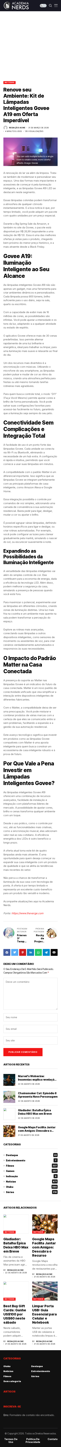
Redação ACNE (17, 128)
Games (31, 1171)
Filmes (31, 1165)
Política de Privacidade (33, 1440)
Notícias (9, 82)
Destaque (31, 1155)
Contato (53, 1439)
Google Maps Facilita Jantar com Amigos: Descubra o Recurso (37, 1130)
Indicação (31, 1176)
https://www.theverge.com (27, 913)
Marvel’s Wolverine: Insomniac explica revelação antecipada (37, 1079)
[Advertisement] (30, 43)
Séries (31, 1192)
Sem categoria (12, 1381)
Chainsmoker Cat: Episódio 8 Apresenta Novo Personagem (38, 1094)
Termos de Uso (10, 1440)
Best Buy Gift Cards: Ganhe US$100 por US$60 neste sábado (14, 1314)
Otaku (31, 1186)
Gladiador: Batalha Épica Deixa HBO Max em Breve (35, 1112)
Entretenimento (31, 1160)
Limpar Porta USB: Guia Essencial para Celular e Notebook (44, 1314)
